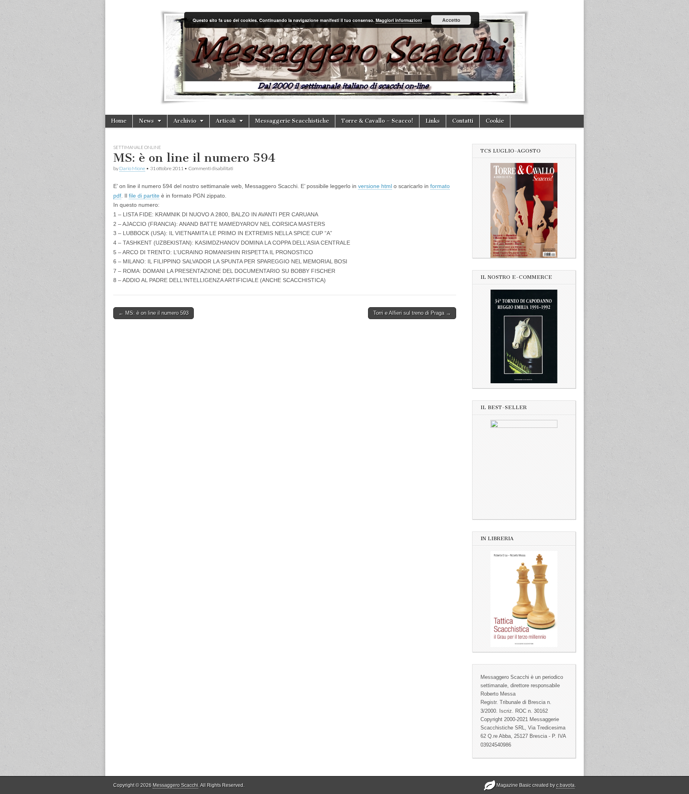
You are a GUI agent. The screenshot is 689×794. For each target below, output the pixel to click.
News (146, 121)
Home (118, 121)
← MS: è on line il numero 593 (153, 313)
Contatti (462, 121)
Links (432, 121)
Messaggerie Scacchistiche (292, 121)
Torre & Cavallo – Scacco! (377, 121)
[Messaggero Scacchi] (344, 57)
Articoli (226, 121)
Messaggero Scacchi (175, 785)
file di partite (144, 195)
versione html (375, 186)
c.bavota (565, 785)
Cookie (495, 121)
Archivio (184, 121)
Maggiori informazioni (399, 20)
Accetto (451, 20)
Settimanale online (137, 147)
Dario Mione (132, 168)
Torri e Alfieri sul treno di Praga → (412, 313)
